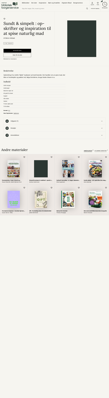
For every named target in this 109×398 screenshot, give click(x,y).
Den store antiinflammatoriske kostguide (95, 211)
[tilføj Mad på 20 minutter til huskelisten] (79, 188)
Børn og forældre (54, 3)
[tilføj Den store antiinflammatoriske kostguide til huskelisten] (106, 188)
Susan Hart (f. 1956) (7, 212)
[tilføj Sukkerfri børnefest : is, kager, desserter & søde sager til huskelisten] (79, 157)
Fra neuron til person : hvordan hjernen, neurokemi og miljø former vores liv (13, 211)
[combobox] (54, 8)
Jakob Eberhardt (33, 212)
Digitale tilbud (66, 3)
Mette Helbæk (10, 38)
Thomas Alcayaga (61, 212)
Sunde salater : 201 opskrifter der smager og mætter (95, 180)
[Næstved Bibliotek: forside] (10, 5)
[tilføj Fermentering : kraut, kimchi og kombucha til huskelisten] (24, 157)
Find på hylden (17, 55)
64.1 (9, 110)
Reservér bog (17, 51)
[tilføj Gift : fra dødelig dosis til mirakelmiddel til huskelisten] (52, 188)
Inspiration (42, 3)
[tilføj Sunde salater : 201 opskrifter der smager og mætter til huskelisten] (106, 157)
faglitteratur (16, 113)
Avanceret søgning (95, 8)
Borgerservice (78, 3)
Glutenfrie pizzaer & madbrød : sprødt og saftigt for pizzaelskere (40, 180)
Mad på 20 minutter (61, 211)
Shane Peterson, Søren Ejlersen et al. (12, 182)
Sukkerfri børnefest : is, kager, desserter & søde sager (67, 180)
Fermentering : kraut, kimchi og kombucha (11, 180)
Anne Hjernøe (87, 182)
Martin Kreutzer (88, 212)
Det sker (34, 3)
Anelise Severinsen (34, 182)
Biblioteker (25, 3)
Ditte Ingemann (60, 182)
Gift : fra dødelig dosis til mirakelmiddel (40, 211)
